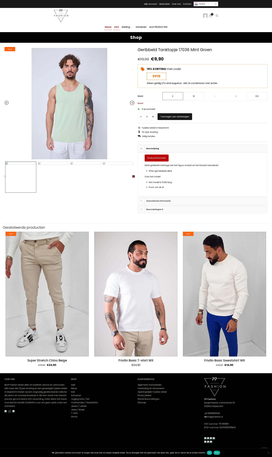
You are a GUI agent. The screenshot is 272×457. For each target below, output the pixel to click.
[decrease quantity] (140, 117)
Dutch (202, 4)
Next (133, 176)
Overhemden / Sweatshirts (84, 402)
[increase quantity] (152, 117)
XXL (257, 96)
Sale (73, 384)
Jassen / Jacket (79, 406)
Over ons (176, 4)
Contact (187, 4)
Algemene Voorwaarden (150, 384)
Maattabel (164, 4)
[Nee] (268, 452)
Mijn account (150, 4)
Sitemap (142, 402)
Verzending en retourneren (151, 388)
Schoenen (76, 395)
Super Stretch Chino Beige (47, 360)
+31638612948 (213, 413)
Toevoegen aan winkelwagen (174, 116)
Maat (140, 96)
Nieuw (74, 388)
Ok (209, 452)
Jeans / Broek (77, 409)
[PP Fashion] (61, 15)
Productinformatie (156, 158)
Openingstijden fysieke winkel (152, 391)
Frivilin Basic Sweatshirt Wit (224, 360)
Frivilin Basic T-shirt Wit (135, 360)
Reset (140, 103)
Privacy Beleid (144, 395)
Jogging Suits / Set (80, 399)
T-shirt (74, 413)
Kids (73, 391)
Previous (5, 176)
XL (236, 96)
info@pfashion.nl (214, 416)
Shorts (74, 416)
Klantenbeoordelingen (149, 399)
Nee (217, 452)
